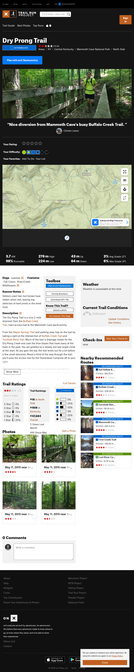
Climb (5, 4)
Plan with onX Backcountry (22, 60)
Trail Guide (8, 25)
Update (118, 318)
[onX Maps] (10, 620)
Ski (48, 4)
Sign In (125, 19)
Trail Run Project (77, 592)
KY (49, 49)
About (6, 578)
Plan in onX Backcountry (59, 285)
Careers (7, 646)
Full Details (69, 383)
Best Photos (23, 25)
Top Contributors (12, 597)
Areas (41, 49)
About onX (9, 641)
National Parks (76, 602)
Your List (40, 158)
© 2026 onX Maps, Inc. (58, 668)
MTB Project (75, 583)
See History (114, 322)
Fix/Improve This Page (59, 316)
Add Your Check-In (116, 338)
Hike (25, 4)
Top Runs (38, 25)
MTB (16, 4)
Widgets (8, 587)
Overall (34, 419)
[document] (105, 658)
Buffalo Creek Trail (52, 335)
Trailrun (37, 4)
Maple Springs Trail (24, 332)
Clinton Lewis (71, 130)
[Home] (20, 14)
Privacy (82, 668)
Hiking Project (76, 587)
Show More (12, 371)
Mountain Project (77, 578)
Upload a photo (60, 310)
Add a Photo (69, 430)
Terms (73, 668)
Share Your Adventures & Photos (21, 602)
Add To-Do (28, 158)
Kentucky (35, 411)
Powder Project (76, 597)
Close (105, 662)
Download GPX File (60, 299)
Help (6, 583)
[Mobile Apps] (48, 25)
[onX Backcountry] (64, 4)
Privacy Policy (117, 656)
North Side (119, 49)
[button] (5, 93)
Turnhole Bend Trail (13, 339)
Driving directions (60, 293)
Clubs (6, 592)
